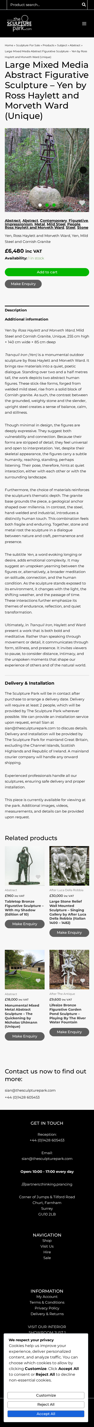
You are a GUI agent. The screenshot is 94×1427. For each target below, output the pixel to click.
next (83, 170)
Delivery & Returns (47, 1314)
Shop (47, 1240)
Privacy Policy (47, 1308)
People (73, 224)
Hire (47, 1252)
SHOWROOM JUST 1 (47, 1332)
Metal (39, 224)
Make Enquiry (23, 284)
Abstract (13, 220)
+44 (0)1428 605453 (22, 1097)
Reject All (45, 1404)
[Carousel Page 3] (54, 205)
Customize (46, 1395)
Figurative (78, 220)
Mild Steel (56, 224)
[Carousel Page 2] (47, 205)
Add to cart (47, 272)
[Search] (84, 5)
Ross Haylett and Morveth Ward (34, 227)
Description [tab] (16, 310)
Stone (82, 227)
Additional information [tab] (26, 319)
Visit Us (47, 1246)
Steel (70, 227)
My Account (47, 1297)
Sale (47, 1258)
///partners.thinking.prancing (47, 1184)
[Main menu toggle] (84, 24)
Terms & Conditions (47, 1302)
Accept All (46, 1414)
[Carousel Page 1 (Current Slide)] (40, 205)
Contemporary (53, 220)
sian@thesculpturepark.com (30, 1090)
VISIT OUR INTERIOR (47, 1327)
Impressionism (19, 224)
